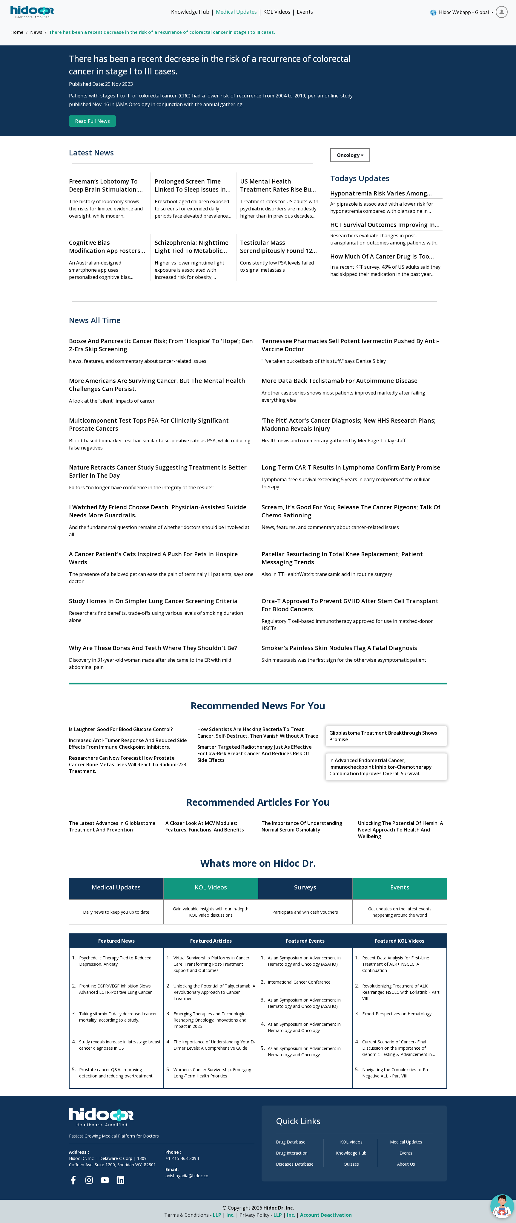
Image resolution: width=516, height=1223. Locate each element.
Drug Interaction (292, 1153)
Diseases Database (295, 1164)
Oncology (349, 155)
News (36, 32)
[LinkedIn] (120, 1179)
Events (305, 11)
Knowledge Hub (190, 11)
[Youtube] (105, 1179)
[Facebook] (75, 1179)
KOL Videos (276, 11)
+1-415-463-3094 (182, 1158)
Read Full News (92, 121)
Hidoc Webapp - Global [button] (463, 12)
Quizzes (351, 1164)
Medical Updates (236, 11)
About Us (406, 1164)
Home (17, 32)
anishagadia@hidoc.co (186, 1175)
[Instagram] (89, 1179)
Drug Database (290, 1142)
